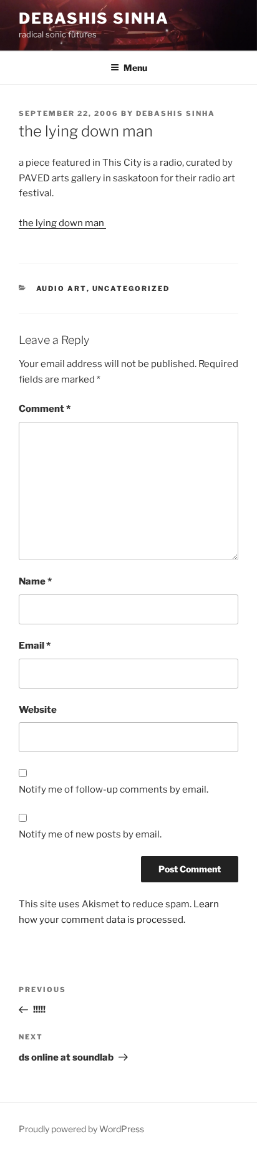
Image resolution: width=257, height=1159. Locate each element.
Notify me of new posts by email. (90, 834)
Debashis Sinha (94, 18)
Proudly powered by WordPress (81, 1128)
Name (35, 581)
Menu (135, 67)
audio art (61, 288)
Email (35, 645)
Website (38, 709)
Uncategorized (131, 288)
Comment (44, 408)
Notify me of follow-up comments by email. (113, 789)
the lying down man (62, 223)
